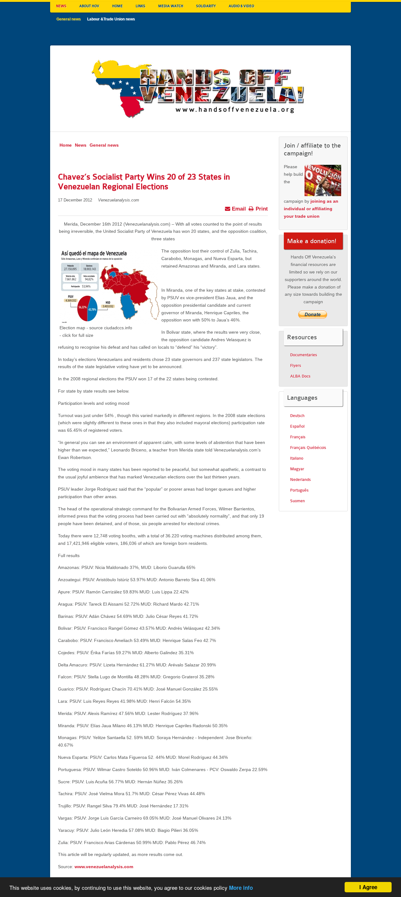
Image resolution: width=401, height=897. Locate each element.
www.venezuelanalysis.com (104, 866)
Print (261, 209)
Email (238, 209)
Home (66, 145)
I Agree (368, 887)
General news (104, 145)
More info (241, 887)
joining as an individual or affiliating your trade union (311, 209)
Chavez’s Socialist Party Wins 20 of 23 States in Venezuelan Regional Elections (144, 181)
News (80, 145)
